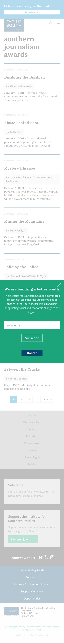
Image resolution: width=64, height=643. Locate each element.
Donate (32, 353)
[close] (58, 285)
